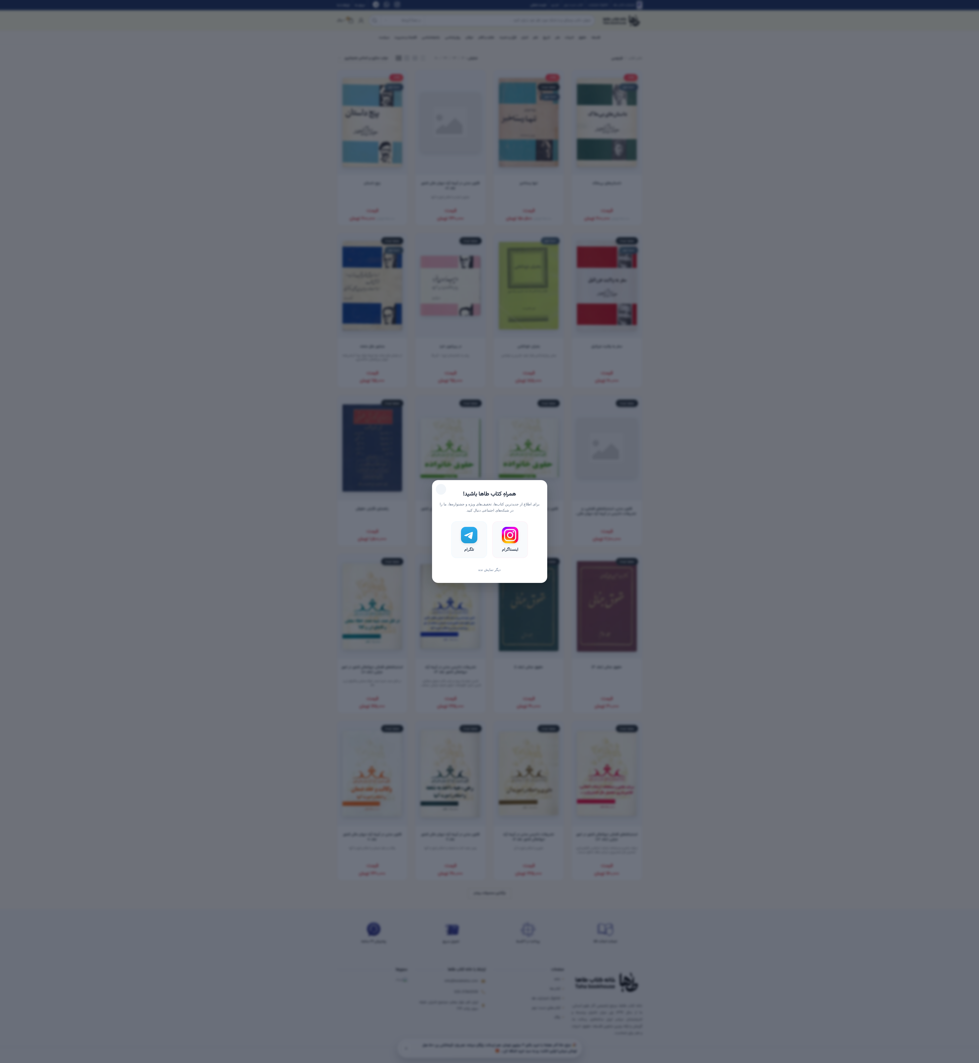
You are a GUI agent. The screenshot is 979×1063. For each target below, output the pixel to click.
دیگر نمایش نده (489, 570)
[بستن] (441, 489)
